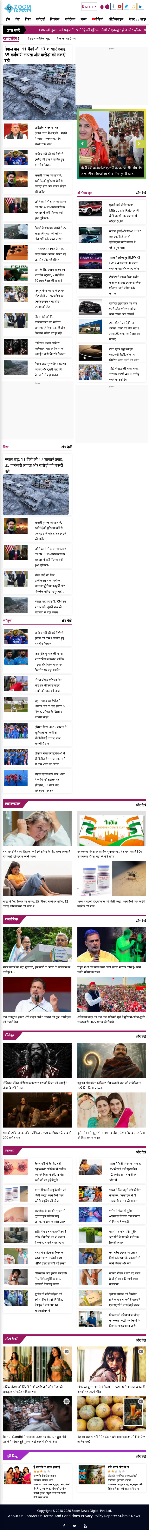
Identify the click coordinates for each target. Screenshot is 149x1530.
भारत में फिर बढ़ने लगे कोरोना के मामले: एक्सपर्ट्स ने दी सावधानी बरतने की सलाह (125, 1195)
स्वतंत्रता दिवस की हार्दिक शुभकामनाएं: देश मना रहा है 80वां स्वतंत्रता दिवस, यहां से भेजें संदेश (110, 854)
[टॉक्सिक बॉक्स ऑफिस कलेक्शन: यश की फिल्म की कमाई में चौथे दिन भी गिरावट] (16, 347)
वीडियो (99, 19)
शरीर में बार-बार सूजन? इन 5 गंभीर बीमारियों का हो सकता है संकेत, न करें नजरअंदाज (50, 1237)
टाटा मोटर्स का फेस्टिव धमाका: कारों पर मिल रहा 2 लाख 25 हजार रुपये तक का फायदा (124, 331)
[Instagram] (133, 6)
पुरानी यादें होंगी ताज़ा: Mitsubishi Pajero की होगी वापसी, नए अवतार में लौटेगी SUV (124, 213)
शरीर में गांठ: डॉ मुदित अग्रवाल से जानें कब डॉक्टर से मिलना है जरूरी (124, 1216)
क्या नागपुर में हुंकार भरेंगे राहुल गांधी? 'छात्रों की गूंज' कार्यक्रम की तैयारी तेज (37, 1019)
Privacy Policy (92, 1515)
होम (8, 19)
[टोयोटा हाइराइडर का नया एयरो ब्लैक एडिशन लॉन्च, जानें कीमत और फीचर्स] (90, 307)
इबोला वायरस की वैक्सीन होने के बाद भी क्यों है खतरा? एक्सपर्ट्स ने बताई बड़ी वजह (124, 1299)
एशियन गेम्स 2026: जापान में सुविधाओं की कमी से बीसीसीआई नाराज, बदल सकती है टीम (50, 735)
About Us (15, 1515)
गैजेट (132, 19)
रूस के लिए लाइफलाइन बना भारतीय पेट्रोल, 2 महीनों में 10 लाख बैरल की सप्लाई (50, 275)
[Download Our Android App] (102, 6)
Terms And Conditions (61, 1515)
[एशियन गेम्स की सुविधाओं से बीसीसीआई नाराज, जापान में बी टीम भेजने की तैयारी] (16, 757)
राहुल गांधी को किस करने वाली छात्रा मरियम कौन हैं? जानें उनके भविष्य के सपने (109, 969)
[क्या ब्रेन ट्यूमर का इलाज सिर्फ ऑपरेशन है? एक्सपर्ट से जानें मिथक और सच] (90, 1256)
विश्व (28, 19)
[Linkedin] (141, 6)
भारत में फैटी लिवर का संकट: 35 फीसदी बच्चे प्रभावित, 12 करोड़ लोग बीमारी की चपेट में (35, 903)
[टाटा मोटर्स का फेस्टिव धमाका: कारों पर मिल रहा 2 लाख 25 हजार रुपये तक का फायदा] (90, 326)
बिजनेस (54, 19)
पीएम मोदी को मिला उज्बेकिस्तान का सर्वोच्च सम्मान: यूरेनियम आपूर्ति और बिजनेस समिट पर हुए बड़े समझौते (50, 325)
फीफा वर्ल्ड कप (66, 38)
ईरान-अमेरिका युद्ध (39, 38)
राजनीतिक (11, 919)
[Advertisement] (37, 412)
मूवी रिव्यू (12, 1455)
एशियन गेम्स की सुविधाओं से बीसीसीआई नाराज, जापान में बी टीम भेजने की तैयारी (50, 758)
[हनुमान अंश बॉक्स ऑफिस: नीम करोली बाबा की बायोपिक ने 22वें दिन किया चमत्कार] (111, 1059)
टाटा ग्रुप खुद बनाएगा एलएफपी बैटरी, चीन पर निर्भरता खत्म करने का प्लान (124, 354)
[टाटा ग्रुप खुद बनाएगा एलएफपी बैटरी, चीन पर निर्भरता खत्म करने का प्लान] (90, 353)
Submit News (129, 1515)
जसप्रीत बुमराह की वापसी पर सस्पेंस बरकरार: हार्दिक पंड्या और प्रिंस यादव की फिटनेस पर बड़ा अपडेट (49, 661)
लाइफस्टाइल (12, 803)
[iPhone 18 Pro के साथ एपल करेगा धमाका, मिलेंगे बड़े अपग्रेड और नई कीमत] (16, 252)
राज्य (84, 19)
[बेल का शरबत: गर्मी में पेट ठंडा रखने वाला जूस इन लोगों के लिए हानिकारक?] (111, 1413)
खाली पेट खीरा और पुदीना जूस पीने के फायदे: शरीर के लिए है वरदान (124, 1237)
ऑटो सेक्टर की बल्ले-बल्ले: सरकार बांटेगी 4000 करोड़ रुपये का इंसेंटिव (124, 374)
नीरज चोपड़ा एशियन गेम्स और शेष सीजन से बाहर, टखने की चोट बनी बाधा (48, 685)
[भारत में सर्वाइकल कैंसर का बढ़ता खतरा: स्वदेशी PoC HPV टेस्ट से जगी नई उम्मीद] (16, 1256)
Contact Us (33, 1515)
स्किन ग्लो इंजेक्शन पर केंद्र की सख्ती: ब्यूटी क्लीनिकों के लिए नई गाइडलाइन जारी (124, 1320)
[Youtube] (120, 6)
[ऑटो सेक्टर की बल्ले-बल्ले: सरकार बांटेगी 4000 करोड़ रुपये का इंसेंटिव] (90, 372)
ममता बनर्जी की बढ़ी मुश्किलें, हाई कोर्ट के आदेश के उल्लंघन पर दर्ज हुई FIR (36, 969)
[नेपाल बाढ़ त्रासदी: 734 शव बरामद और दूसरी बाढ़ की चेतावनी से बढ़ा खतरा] (16, 367)
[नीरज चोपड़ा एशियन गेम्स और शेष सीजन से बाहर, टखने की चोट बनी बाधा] (16, 683)
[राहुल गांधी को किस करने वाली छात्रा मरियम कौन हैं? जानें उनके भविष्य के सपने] (111, 944)
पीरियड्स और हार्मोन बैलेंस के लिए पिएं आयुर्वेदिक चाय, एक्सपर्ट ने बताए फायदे (51, 1278)
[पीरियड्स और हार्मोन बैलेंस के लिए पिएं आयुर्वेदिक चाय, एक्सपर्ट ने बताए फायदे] (16, 1277)
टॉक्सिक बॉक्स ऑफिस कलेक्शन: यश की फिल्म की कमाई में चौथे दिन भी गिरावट (50, 348)
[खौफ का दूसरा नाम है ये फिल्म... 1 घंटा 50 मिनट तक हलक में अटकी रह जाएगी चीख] (111, 1363)
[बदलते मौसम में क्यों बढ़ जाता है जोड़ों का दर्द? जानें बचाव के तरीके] (90, 1277)
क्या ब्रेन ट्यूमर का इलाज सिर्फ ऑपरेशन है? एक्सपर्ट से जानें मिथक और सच (124, 1257)
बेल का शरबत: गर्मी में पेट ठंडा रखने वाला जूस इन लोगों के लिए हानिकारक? (111, 1439)
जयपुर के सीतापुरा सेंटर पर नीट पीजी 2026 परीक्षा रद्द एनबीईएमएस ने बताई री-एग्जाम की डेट (49, 298)
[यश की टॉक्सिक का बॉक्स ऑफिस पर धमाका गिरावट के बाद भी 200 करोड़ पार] (37, 1109)
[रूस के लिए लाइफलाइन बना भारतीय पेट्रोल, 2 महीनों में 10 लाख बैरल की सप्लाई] (16, 273)
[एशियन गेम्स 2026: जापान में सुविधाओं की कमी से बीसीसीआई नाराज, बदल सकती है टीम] (16, 731)
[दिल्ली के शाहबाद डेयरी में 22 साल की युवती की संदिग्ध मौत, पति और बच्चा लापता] (16, 231)
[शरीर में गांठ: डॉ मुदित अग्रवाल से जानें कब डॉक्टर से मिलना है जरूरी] (90, 1214)
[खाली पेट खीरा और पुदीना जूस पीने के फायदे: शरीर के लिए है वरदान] (90, 1235)
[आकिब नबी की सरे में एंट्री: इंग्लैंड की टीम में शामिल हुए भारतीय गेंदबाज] (16, 157)
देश (18, 19)
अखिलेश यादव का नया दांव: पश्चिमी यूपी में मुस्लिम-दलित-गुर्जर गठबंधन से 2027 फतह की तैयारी (111, 1019)
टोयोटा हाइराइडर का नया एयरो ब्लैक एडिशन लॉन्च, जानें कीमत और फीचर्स (123, 308)
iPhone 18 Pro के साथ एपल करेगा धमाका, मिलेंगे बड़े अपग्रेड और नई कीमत (50, 254)
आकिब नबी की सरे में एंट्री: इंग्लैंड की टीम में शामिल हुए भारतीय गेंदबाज (49, 159)
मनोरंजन (70, 19)
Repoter (110, 1515)
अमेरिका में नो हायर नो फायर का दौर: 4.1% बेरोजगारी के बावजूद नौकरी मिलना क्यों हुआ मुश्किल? (50, 209)
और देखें (67, 447)
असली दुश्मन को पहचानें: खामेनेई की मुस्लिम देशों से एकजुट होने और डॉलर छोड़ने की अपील (61, 30)
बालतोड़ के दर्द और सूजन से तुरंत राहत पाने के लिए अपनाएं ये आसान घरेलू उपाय (50, 1216)
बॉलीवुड (9, 1034)
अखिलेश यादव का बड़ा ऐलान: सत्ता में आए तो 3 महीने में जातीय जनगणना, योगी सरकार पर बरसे (51, 135)
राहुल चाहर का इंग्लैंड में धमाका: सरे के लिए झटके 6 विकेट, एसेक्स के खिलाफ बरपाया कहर (50, 709)
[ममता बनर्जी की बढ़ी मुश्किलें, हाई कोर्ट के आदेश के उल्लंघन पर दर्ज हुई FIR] (37, 944)
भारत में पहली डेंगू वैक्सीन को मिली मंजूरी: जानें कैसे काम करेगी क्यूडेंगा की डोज (111, 903)
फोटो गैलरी (11, 1338)
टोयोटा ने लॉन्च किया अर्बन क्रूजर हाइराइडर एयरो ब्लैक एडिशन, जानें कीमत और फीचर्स (125, 285)
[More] (136, 19)
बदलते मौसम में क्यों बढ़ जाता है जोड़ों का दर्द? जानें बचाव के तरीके (124, 1278)
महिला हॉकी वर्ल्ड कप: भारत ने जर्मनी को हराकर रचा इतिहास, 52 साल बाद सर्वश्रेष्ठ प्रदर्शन (50, 782)
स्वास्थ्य (9, 1150)
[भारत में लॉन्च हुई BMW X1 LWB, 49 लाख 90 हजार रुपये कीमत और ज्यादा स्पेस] (90, 261)
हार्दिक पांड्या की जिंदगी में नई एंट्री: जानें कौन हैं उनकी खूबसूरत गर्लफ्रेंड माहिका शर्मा (33, 1389)
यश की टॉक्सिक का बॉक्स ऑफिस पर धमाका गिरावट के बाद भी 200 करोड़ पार (37, 1135)
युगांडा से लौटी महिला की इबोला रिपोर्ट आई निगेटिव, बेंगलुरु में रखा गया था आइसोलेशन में (49, 1302)
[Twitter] (126, 6)
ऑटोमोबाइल (116, 19)
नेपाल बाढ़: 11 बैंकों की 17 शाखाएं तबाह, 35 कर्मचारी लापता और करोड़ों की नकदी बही (35, 54)
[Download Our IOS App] (107, 6)
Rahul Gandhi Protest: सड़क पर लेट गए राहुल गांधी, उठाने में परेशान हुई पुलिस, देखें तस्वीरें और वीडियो (35, 1439)
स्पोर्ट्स (40, 19)
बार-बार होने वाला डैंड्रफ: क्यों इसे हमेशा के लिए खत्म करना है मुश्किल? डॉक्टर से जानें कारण (36, 854)
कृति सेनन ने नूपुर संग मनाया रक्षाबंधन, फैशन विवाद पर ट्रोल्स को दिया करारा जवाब (111, 1135)
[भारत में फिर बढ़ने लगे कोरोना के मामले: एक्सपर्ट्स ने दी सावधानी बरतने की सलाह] (90, 1193)
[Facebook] (113, 6)
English (88, 6)
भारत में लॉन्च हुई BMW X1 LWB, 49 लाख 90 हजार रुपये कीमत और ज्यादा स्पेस (124, 263)
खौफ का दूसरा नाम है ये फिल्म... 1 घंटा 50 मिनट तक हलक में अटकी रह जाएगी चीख (111, 1389)
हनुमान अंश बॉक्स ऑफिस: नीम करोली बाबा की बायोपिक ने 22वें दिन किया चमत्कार (109, 1085)
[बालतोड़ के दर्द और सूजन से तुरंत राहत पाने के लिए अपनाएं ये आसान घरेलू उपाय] (16, 1214)
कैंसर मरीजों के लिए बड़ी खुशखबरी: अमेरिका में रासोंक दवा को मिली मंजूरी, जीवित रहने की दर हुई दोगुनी (50, 1171)
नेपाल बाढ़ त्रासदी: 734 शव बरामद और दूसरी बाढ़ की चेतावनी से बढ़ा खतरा (50, 369)
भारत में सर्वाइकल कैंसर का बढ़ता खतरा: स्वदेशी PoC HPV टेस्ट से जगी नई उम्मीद (50, 1257)
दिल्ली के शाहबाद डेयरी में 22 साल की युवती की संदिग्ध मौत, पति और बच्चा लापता (51, 233)
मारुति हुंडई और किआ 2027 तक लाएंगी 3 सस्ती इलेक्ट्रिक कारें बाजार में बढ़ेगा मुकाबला (125, 239)
